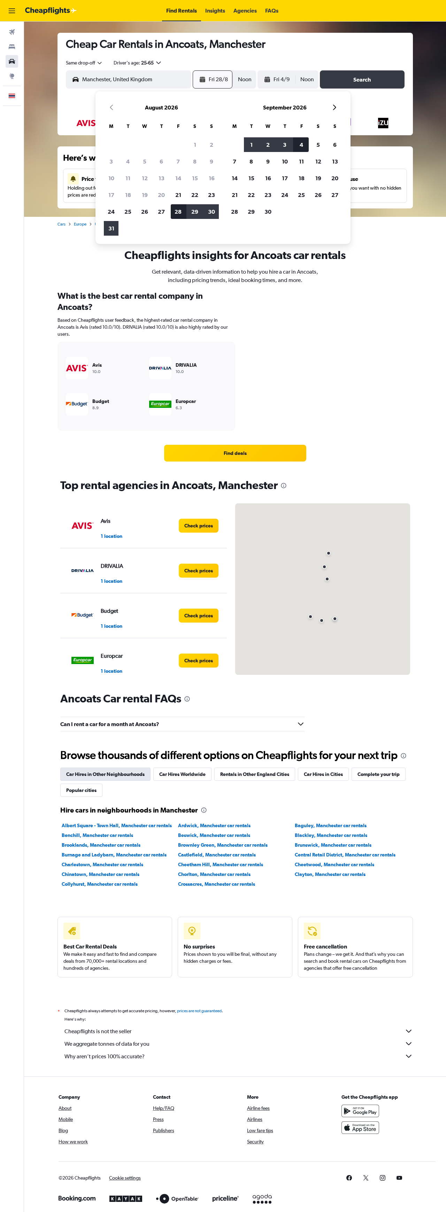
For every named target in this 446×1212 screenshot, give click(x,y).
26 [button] (144, 211)
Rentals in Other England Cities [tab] (254, 774)
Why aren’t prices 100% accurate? (104, 1056)
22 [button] (194, 195)
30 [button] (211, 211)
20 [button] (161, 195)
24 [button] (111, 211)
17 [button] (111, 195)
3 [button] (111, 161)
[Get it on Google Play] (360, 1111)
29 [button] (194, 211)
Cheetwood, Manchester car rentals (334, 864)
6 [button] (161, 161)
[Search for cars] (12, 61)
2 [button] (211, 145)
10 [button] (111, 178)
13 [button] (161, 178)
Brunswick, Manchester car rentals (333, 845)
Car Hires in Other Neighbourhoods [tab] (105, 774)
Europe (80, 224)
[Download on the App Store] (360, 1127)
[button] (12, 10)
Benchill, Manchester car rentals (97, 835)
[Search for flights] (12, 32)
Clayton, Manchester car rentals (330, 874)
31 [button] (111, 228)
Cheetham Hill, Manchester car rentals (220, 864)
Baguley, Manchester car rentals (331, 825)
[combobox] (84, 62)
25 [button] (127, 211)
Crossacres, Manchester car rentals (216, 884)
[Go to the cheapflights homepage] (51, 10)
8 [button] (195, 161)
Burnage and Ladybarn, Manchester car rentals (114, 854)
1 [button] (195, 145)
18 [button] (128, 195)
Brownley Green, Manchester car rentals (223, 845)
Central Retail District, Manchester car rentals (345, 854)
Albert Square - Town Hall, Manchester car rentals (117, 825)
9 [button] (211, 161)
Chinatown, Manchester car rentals (100, 874)
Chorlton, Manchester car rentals (214, 874)
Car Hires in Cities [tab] (323, 774)
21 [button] (178, 195)
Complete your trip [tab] (378, 774)
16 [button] (212, 178)
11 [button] (127, 178)
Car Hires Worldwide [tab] (182, 774)
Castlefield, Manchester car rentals (217, 854)
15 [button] (195, 178)
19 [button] (145, 195)
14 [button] (178, 178)
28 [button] (178, 211)
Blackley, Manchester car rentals (331, 835)
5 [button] (144, 161)
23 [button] (211, 195)
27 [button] (161, 211)
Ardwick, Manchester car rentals (214, 825)
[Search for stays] (12, 47)
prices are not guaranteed (199, 1010)
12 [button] (145, 178)
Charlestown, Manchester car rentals (102, 864)
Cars (61, 224)
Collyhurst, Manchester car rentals (100, 884)
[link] (235, 453)
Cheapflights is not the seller (97, 1031)
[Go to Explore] (12, 76)
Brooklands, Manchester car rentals (101, 845)
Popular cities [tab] (81, 790)
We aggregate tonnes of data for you (106, 1044)
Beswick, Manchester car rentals (214, 835)
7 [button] (178, 161)
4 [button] (128, 161)
